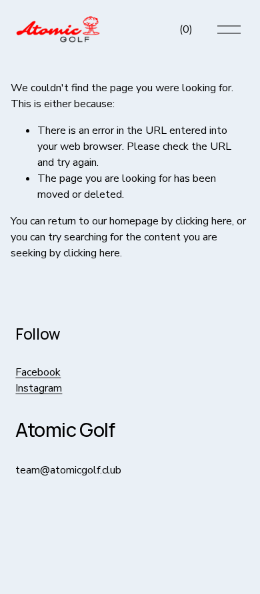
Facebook (38, 372)
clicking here (203, 221)
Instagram (38, 388)
